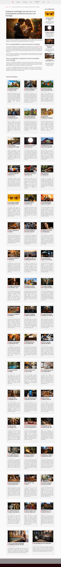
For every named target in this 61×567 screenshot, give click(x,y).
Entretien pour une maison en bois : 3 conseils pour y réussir (47, 512)
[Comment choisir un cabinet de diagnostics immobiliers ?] (14, 253)
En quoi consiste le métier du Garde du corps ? (30, 315)
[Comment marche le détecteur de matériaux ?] (30, 168)
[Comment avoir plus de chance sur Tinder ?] (49, 28)
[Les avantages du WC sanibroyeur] (43, 536)
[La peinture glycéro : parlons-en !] (14, 168)
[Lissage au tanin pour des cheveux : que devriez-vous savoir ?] (14, 281)
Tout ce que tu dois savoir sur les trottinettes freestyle (30, 371)
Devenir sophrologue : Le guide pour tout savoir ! (14, 343)
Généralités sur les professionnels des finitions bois (47, 427)
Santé (31, 2)
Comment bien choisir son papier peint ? (47, 370)
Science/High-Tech (37, 2)
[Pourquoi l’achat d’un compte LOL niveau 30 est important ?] (47, 309)
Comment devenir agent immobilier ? (46, 203)
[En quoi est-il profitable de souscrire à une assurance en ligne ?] (47, 168)
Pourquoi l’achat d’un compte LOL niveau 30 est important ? (47, 315)
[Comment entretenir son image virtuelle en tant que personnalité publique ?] (47, 281)
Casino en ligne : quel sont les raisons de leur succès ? (30, 512)
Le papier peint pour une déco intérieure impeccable (13, 456)
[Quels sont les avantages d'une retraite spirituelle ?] (14, 393)
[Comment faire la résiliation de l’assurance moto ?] (30, 197)
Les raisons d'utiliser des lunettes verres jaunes (50, 18)
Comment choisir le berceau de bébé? (47, 483)
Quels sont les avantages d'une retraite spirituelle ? (13, 399)
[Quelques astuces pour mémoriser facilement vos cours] (30, 337)
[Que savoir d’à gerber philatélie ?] (14, 309)
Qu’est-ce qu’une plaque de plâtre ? (46, 342)
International (25, 2)
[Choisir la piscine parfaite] (14, 365)
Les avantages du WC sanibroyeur (42, 543)
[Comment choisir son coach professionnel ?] (30, 421)
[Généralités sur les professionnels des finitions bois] (47, 421)
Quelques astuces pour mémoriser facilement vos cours (30, 343)
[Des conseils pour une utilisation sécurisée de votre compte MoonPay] (30, 393)
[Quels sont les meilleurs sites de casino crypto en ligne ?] (47, 393)
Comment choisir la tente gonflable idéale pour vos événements (47, 90)
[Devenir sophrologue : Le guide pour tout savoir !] (14, 337)
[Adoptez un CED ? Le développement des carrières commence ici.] (30, 253)
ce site (39, 47)
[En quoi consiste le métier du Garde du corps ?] (30, 309)
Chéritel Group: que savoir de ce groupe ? (47, 146)
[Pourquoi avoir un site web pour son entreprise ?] (49, 41)
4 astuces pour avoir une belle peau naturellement (47, 232)
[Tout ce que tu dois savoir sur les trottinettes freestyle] (30, 365)
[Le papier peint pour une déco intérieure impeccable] (14, 450)
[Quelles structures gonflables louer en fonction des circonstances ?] (30, 281)
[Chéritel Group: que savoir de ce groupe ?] (47, 140)
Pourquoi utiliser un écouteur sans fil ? (30, 231)
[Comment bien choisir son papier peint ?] (47, 365)
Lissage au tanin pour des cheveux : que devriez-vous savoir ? (14, 288)
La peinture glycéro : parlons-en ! (13, 174)
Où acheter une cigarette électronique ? (49, 60)
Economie (18, 2)
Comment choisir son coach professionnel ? (30, 426)
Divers (43, 2)
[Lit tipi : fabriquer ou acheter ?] (14, 225)
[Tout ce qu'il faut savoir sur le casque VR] (47, 253)
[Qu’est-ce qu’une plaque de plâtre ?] (47, 337)
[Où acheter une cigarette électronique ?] (49, 56)
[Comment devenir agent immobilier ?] (47, 197)
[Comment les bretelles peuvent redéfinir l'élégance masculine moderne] (14, 111)
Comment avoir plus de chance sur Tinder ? (49, 33)
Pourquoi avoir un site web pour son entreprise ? (49, 46)
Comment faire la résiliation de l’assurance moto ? (30, 204)
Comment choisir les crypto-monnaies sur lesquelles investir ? (13, 512)
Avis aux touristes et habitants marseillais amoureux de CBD (16, 544)
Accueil (7, 6)
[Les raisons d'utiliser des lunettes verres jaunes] (49, 14)
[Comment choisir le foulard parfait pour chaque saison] (30, 111)
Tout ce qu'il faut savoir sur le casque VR (47, 260)
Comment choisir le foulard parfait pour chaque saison (30, 118)
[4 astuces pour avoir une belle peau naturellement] (47, 225)
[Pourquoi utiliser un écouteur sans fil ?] (30, 225)
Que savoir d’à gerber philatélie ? (13, 314)
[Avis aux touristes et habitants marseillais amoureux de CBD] (18, 536)
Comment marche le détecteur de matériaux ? (30, 175)
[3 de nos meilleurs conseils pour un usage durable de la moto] (30, 450)
